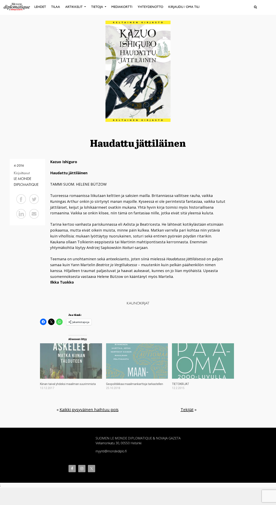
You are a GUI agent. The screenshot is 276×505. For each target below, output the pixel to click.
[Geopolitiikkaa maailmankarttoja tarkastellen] (137, 361)
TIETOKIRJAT (180, 384)
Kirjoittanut (22, 172)
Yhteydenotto (150, 7)
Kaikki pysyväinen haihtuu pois (89, 409)
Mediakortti (121, 7)
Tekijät (187, 409)
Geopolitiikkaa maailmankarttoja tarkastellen (134, 384)
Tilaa (55, 7)
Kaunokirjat (138, 303)
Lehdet (40, 7)
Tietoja (97, 7)
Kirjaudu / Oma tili (183, 7)
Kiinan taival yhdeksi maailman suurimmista (68, 384)
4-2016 (19, 165)
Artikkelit (74, 7)
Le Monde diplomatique (26, 181)
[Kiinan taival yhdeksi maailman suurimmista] (71, 361)
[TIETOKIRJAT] (203, 361)
